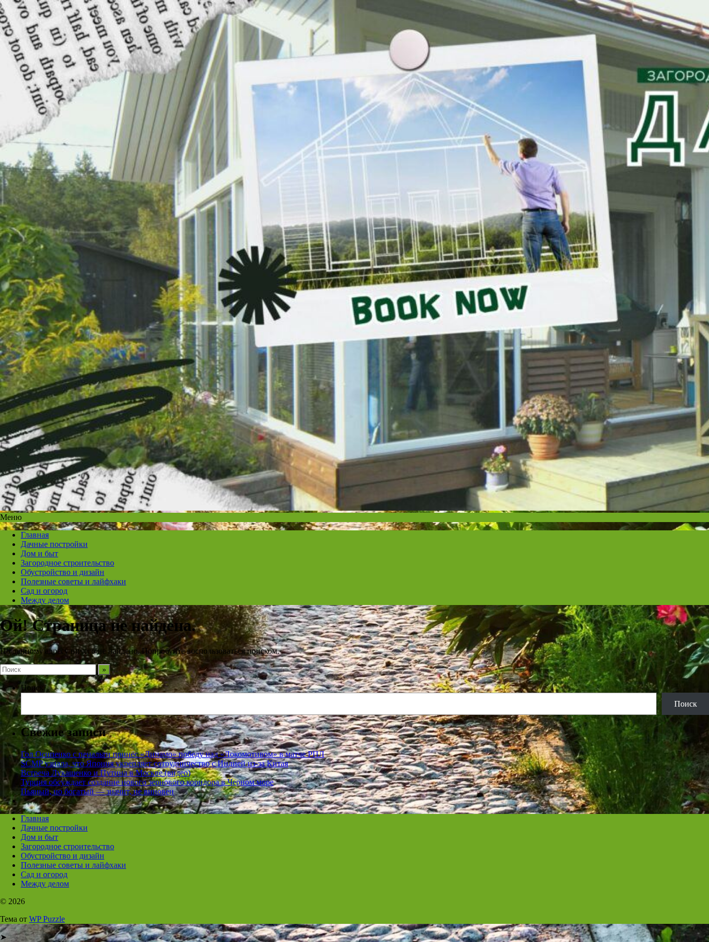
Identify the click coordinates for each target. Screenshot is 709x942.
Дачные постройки (54, 544)
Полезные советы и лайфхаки (73, 581)
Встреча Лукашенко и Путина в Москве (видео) (105, 772)
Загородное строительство (67, 562)
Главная (35, 534)
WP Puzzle (47, 919)
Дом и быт (39, 553)
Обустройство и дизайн (62, 572)
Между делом (45, 600)
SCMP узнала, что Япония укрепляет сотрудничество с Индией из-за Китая (154, 763)
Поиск (32, 687)
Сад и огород (44, 590)
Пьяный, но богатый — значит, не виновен (97, 791)
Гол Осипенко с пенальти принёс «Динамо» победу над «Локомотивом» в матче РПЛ (172, 754)
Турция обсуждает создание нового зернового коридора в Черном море (147, 782)
